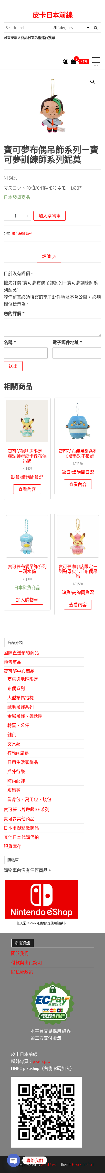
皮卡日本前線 (52, 15)
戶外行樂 (16, 771)
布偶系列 (16, 688)
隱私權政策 (22, 972)
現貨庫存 (12, 846)
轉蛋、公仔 (18, 725)
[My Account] (65, 61)
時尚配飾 (16, 781)
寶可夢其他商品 (19, 819)
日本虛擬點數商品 (21, 828)
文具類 (14, 744)
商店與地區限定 (22, 679)
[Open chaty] (13, 1160)
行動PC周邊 (18, 753)
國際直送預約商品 (21, 653)
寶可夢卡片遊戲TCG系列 (26, 809)
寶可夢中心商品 (19, 671)
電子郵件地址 (67, 342)
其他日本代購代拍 (21, 837)
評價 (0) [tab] (49, 256)
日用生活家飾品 (22, 762)
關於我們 (20, 953)
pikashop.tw (41, 1061)
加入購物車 (50, 216)
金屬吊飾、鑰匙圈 (24, 716)
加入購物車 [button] (27, 600)
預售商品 (12, 662)
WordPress (49, 1164)
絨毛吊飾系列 (22, 233)
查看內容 (27, 489)
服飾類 (14, 790)
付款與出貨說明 (26, 963)
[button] (92, 81)
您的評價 (14, 313)
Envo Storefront (83, 1164)
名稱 (10, 342)
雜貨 (11, 735)
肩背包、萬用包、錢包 (29, 799)
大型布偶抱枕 (20, 698)
